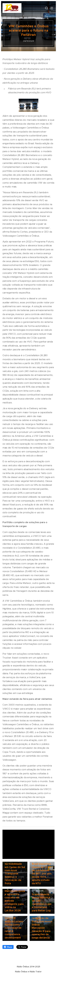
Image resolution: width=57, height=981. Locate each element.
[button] (46, 8)
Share (9, 947)
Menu (52, 8)
